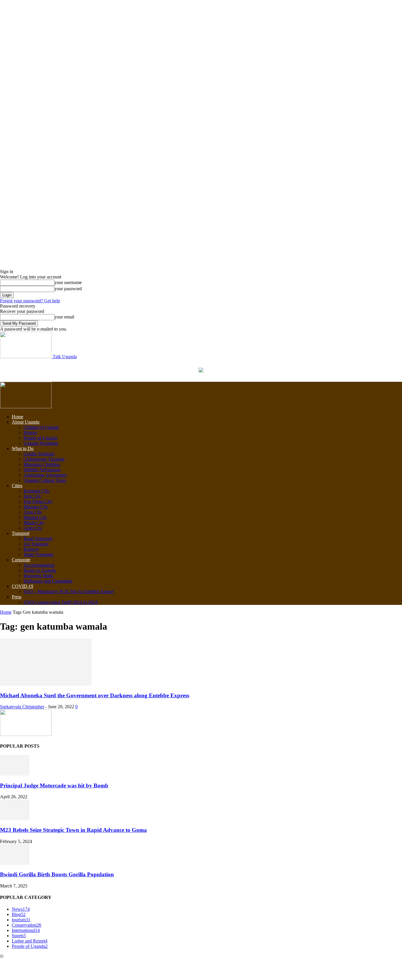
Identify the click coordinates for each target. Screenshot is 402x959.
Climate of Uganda (41, 427)
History (30, 432)
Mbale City (34, 522)
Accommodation (39, 565)
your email (64, 316)
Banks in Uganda (40, 570)
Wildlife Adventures (42, 469)
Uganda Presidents (41, 443)
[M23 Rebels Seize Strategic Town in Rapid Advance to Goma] (14, 818)
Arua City (33, 512)
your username (68, 282)
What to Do (23, 448)
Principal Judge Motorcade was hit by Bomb (54, 785)
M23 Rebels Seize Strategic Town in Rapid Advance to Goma (73, 830)
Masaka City (35, 517)
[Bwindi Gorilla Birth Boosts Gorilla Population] (14, 863)
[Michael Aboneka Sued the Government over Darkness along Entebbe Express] (46, 683)
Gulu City (33, 527)
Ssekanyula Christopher (22, 706)
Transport (20, 533)
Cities (17, 485)
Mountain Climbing (42, 464)
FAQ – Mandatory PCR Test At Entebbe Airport (69, 591)
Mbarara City (36, 506)
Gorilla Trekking (39, 453)
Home (17, 416)
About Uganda (25, 421)
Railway (31, 549)
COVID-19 (22, 586)
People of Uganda (40, 437)
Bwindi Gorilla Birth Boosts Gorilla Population (57, 874)
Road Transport (38, 538)
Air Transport (36, 543)
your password (68, 288)
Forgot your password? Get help (30, 300)
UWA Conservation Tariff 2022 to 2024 (60, 602)
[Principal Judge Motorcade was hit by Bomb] (14, 774)
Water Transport (38, 554)
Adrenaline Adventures (45, 474)
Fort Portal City (38, 501)
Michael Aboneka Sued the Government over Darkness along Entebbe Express (94, 695)
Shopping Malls (38, 575)
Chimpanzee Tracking (44, 459)
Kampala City (36, 490)
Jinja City (32, 496)
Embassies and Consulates (48, 580)
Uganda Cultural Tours (45, 480)
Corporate (21, 559)
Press (16, 596)
